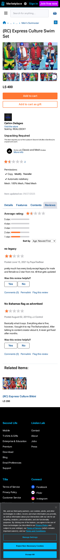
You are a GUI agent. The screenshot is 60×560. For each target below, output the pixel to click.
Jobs (34, 441)
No (23, 284)
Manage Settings (30, 537)
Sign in (33, 3)
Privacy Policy (10, 492)
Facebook (41, 487)
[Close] (56, 507)
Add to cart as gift (30, 104)
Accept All (29, 554)
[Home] (4, 23)
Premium (7, 446)
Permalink (26, 292)
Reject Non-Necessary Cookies (30, 546)
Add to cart (30, 95)
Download (8, 452)
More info (18, 152)
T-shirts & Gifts (10, 436)
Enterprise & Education (14, 441)
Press (34, 446)
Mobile (6, 430)
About (34, 436)
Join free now (48, 3)
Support (7, 468)
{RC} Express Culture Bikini (19, 396)
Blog (5, 457)
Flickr (39, 493)
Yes (10, 284)
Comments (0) (11, 292)
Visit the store (11, 126)
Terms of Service (11, 487)
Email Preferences (12, 462)
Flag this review (40, 292)
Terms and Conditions (36, 531)
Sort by (26, 241)
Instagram (42, 498)
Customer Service (12, 497)
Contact (35, 430)
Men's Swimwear (30, 23)
